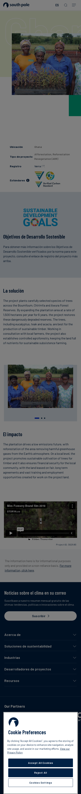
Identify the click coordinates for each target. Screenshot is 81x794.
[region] (40, 753)
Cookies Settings (40, 782)
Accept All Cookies (40, 762)
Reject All (40, 772)
